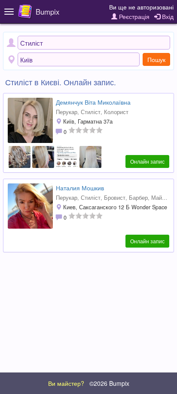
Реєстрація (133, 16)
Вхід (167, 16)
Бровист (114, 198)
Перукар (66, 112)
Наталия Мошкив (80, 187)
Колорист (116, 112)
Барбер (138, 198)
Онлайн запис (147, 161)
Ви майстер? (66, 383)
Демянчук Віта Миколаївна (93, 102)
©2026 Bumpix (109, 383)
